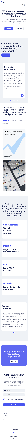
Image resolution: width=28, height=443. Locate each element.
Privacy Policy (20, 399)
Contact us (19, 28)
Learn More (6, 55)
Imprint (14, 438)
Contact (5, 422)
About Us (5, 415)
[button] (26, 5)
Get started (14, 361)
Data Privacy (13, 436)
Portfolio (5, 417)
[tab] (5, 120)
